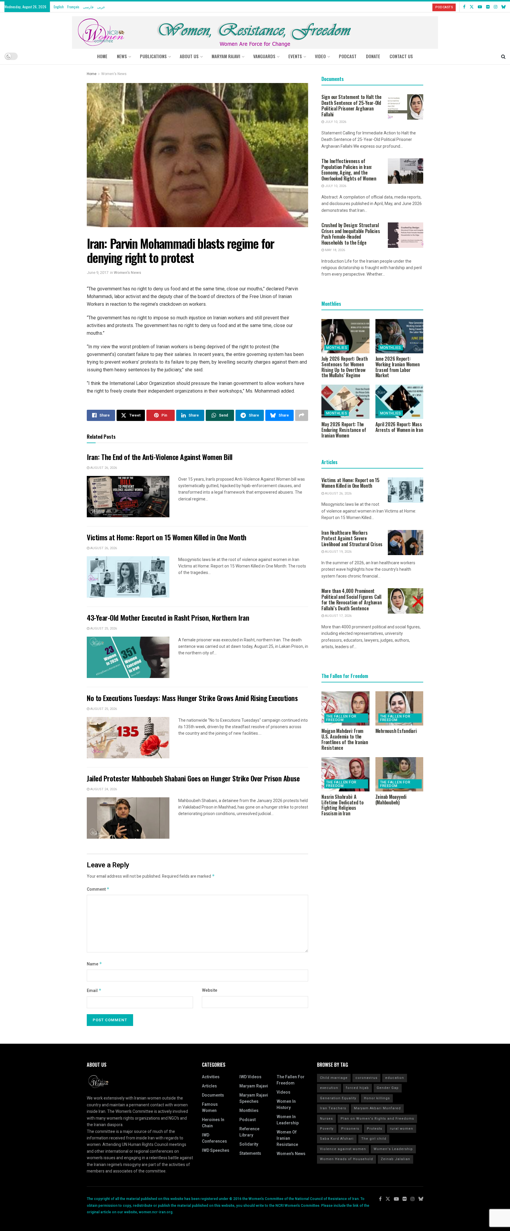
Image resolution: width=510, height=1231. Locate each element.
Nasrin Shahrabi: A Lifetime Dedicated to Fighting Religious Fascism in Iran (342, 805)
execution (329, 1087)
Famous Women (210, 1107)
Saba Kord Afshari (337, 1138)
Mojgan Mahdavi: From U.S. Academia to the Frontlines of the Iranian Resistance (344, 739)
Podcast (247, 1120)
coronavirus (366, 1077)
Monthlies (336, 347)
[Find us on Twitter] (472, 6)
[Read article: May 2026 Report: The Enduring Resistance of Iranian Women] (345, 402)
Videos (283, 1092)
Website (209, 990)
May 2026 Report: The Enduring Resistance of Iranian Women (343, 430)
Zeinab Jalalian (395, 1159)
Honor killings (377, 1098)
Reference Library (249, 1132)
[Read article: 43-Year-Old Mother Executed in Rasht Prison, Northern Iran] (128, 657)
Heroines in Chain (213, 1123)
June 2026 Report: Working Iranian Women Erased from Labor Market (397, 367)
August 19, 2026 (338, 551)
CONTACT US (401, 56)
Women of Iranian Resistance (287, 1138)
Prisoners (350, 1128)
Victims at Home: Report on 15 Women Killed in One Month (166, 537)
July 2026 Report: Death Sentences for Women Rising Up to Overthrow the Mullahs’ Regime (344, 367)
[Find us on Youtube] (480, 6)
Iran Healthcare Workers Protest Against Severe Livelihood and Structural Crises (351, 538)
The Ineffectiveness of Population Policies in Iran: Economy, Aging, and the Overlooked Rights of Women (348, 169)
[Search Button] (503, 56)
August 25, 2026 (103, 628)
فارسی (88, 6)
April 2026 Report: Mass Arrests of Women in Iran (399, 427)
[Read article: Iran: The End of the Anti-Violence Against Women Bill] (128, 496)
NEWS (122, 56)
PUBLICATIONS (153, 56)
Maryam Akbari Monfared (377, 1108)
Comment (98, 889)
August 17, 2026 (338, 615)
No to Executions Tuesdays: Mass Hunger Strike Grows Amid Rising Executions (192, 697)
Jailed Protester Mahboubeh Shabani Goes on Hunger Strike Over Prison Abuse (193, 778)
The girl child (373, 1138)
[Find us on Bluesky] (503, 6)
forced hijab (357, 1087)
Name (94, 964)
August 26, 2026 (103, 467)
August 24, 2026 (103, 789)
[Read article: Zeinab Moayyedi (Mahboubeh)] (399, 774)
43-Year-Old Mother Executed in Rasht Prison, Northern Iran (168, 617)
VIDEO (320, 56)
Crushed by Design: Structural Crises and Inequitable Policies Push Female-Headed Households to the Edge (350, 234)
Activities (211, 1077)
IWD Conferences (214, 1138)
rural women (401, 1128)
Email (94, 991)
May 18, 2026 (334, 250)
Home (102, 56)
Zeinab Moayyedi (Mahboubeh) (390, 799)
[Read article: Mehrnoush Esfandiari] (399, 708)
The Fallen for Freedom (341, 718)
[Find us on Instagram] (495, 6)
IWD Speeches (215, 1150)
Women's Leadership (393, 1149)
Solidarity (248, 1144)
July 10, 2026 (335, 121)
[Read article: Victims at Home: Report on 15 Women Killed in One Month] (128, 577)
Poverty (327, 1128)
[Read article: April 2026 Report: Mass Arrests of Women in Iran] (399, 402)
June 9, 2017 (97, 272)
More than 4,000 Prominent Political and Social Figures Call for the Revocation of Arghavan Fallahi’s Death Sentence (351, 599)
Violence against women (343, 1149)
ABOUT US (189, 56)
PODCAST (348, 56)
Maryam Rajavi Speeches (253, 1098)
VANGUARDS (264, 56)
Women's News (114, 74)
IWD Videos (250, 1077)
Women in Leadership (288, 1120)
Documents (213, 1095)
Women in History (286, 1104)
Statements (250, 1153)
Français (73, 6)
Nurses (326, 1118)
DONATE (373, 56)
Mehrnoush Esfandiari (396, 730)
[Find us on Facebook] (464, 6)
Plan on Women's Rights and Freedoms (377, 1118)
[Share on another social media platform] (301, 415)
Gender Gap (388, 1087)
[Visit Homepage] (255, 30)
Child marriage (334, 1077)
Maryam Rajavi (253, 1086)
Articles (209, 1086)
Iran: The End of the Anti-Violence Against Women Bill (160, 456)
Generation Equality (338, 1098)
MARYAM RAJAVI (226, 56)
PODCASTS (444, 7)
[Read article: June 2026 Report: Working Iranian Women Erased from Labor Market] (399, 336)
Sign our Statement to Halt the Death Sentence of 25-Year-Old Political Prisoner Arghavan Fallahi (351, 105)
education (394, 1077)
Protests (374, 1128)
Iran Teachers (333, 1108)
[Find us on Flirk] (488, 6)
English (59, 6)
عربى (101, 6)
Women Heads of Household (346, 1159)
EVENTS (295, 56)
